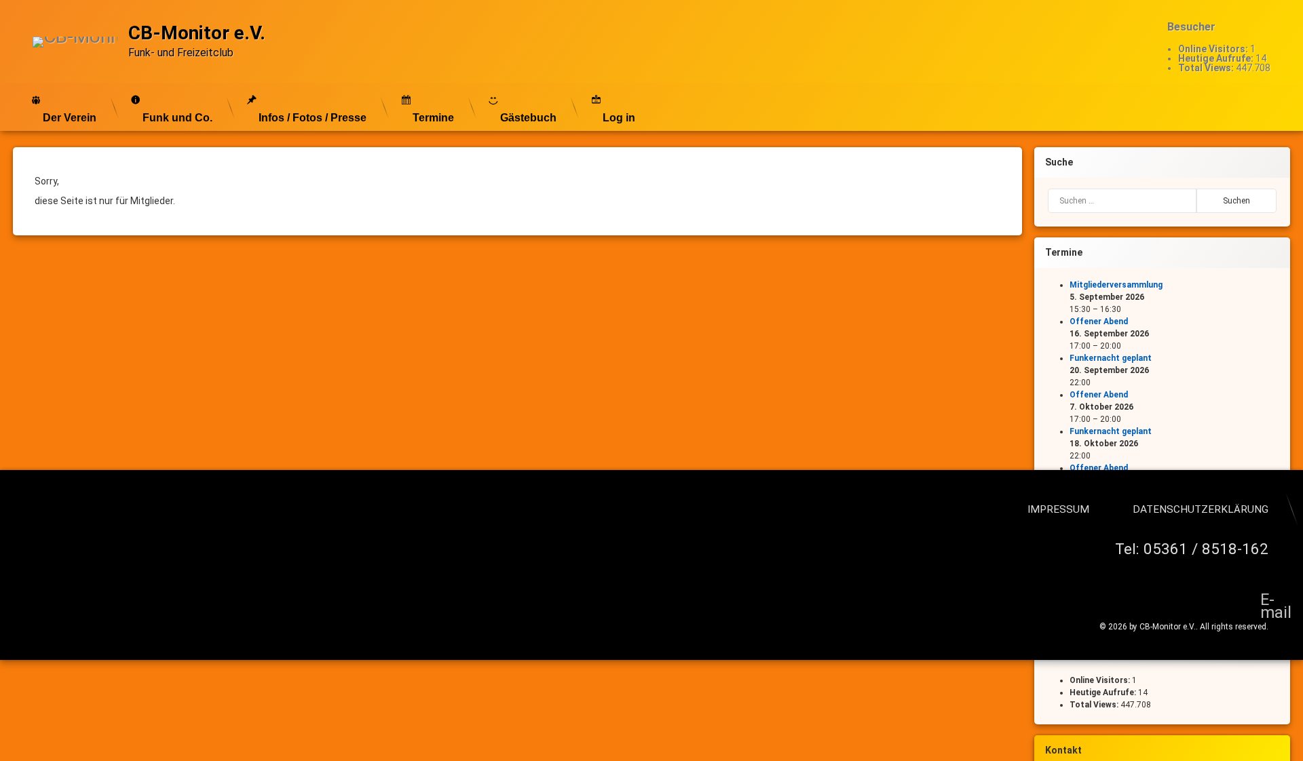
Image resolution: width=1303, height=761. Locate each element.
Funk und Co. (177, 117)
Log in (619, 117)
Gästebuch (528, 117)
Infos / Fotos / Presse (312, 117)
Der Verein (69, 117)
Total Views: (1207, 67)
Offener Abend (1099, 321)
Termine (433, 117)
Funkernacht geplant (1111, 358)
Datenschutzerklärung (1200, 509)
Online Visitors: (1214, 48)
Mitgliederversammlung (1116, 285)
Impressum (1058, 509)
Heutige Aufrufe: (1216, 58)
